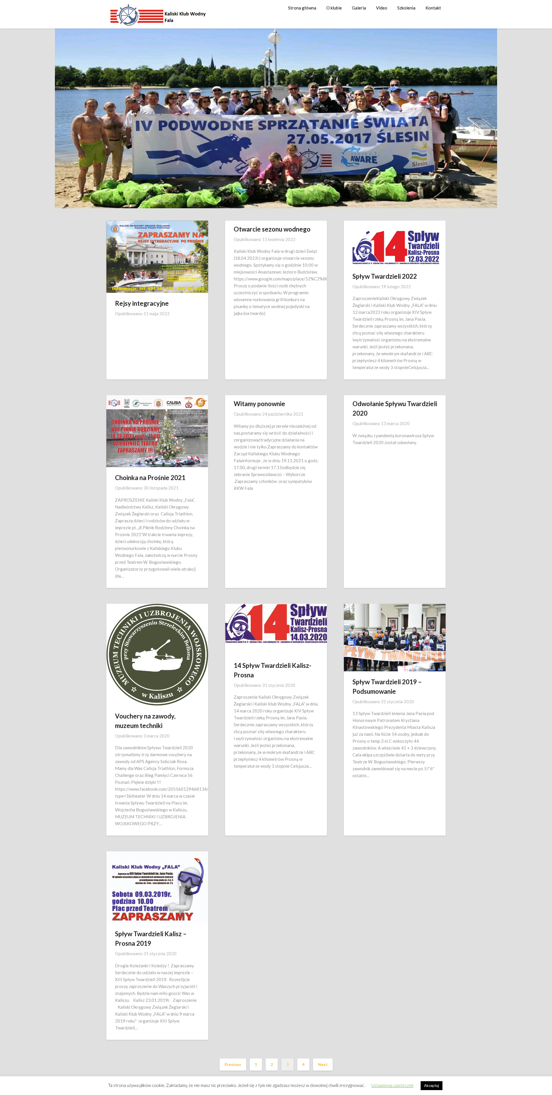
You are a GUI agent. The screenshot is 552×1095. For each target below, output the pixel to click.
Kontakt (433, 7)
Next (323, 1064)
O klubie (334, 7)
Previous (233, 1064)
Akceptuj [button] (431, 1085)
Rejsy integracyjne (142, 303)
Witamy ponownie (259, 404)
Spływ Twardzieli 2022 (384, 276)
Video (381, 7)
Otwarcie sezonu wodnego (272, 229)
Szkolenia (406, 7)
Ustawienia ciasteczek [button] (392, 1085)
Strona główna (302, 7)
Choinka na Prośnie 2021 (150, 477)
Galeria (359, 7)
